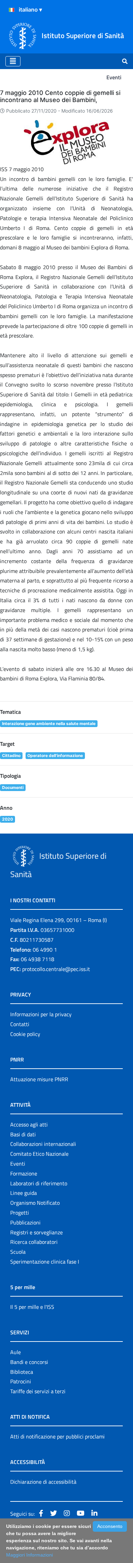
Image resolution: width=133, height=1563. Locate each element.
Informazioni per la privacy (41, 1014)
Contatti (19, 1024)
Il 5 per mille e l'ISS (32, 1307)
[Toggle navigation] (12, 61)
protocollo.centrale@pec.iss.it (56, 969)
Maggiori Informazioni (29, 1555)
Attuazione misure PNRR (39, 1079)
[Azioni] (11, 9)
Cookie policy (25, 1034)
